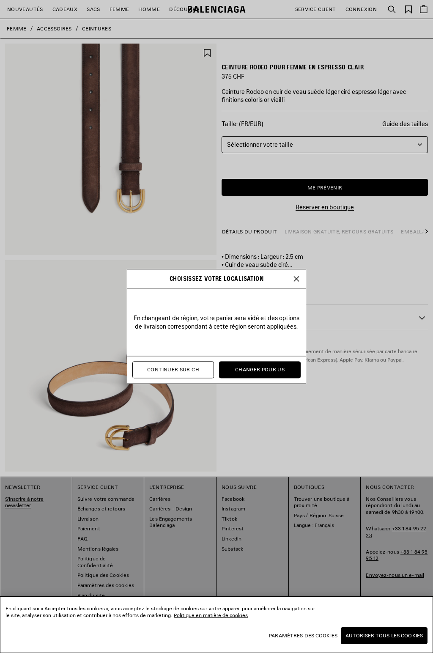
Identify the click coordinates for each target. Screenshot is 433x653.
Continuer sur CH (173, 370)
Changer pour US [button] (260, 370)
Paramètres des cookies (303, 635)
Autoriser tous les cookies (384, 635)
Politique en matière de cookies (211, 615)
